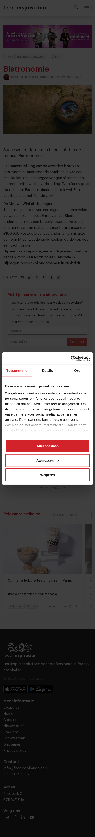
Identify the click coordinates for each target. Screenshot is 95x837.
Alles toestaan (48, 446)
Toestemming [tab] (16, 370)
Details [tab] (47, 370)
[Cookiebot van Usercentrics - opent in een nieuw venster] (70, 358)
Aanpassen (45, 460)
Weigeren (47, 475)
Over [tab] (78, 370)
